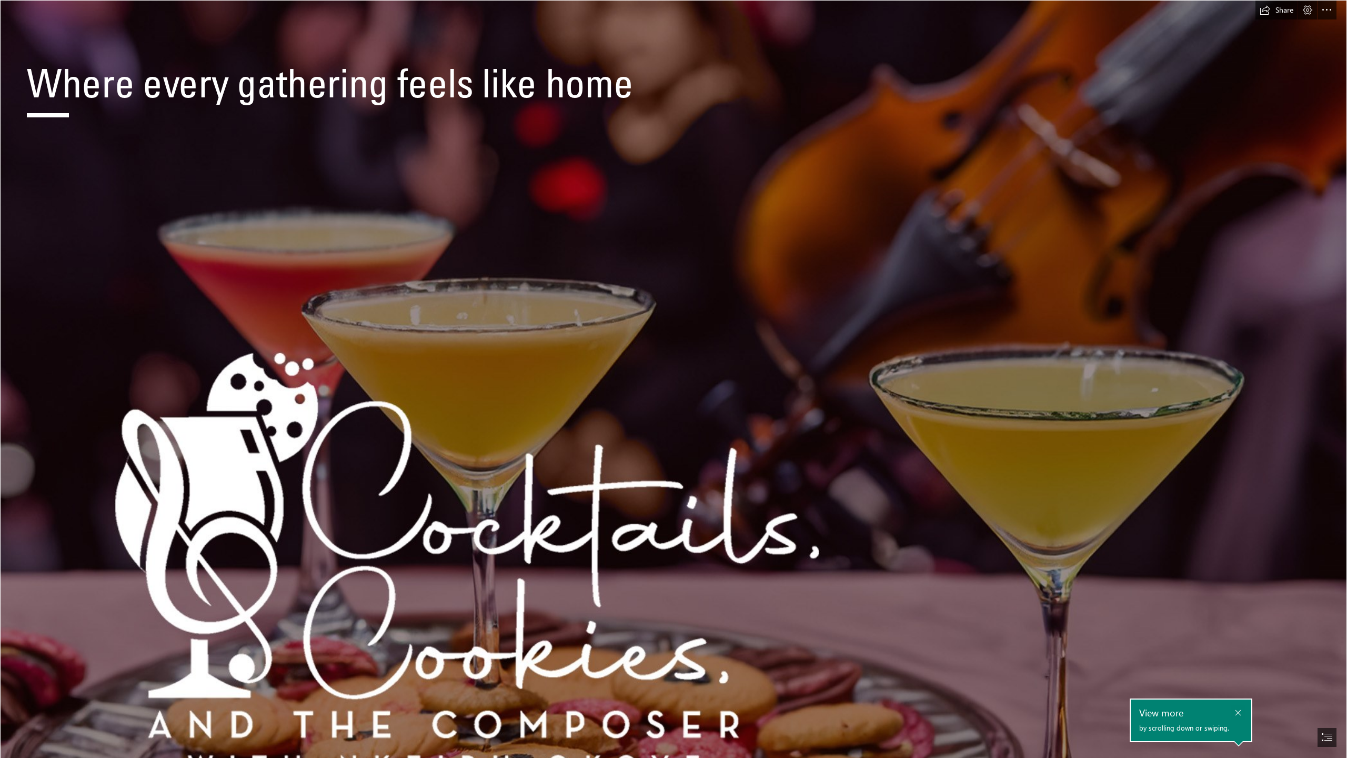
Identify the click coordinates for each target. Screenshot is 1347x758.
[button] (1276, 10)
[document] (673, 379)
